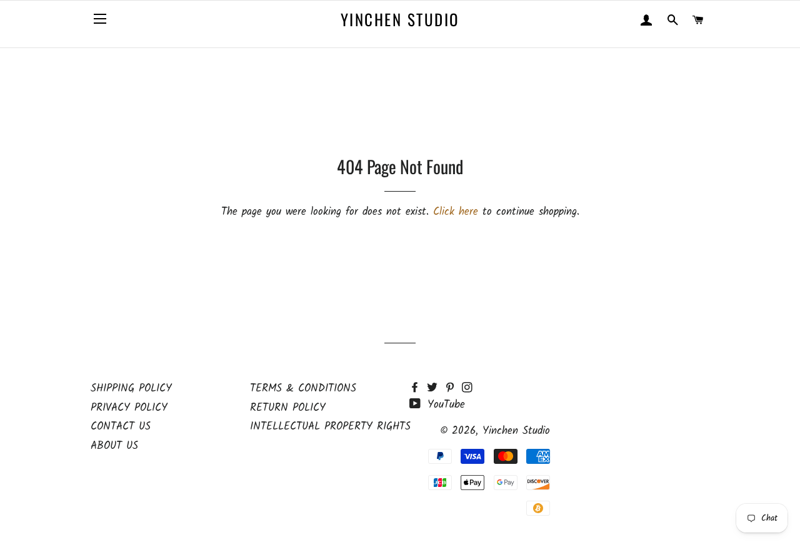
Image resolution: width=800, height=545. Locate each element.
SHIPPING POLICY (131, 388)
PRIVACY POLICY (129, 408)
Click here (455, 212)
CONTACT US (121, 426)
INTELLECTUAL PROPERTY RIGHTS (330, 426)
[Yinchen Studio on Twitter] (435, 388)
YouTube (444, 404)
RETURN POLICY (288, 408)
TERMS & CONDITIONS (303, 388)
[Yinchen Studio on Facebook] (418, 388)
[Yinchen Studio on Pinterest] (453, 388)
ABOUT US (114, 446)
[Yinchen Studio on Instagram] (468, 388)
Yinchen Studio (400, 19)
